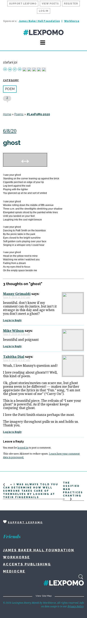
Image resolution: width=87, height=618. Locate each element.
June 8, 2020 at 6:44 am (16, 334)
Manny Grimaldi (17, 294)
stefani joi (10, 62)
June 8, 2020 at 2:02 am (16, 297)
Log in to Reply (12, 320)
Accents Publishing (27, 564)
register (71, 3)
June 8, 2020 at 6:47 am (16, 360)
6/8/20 (9, 130)
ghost (12, 142)
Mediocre (14, 571)
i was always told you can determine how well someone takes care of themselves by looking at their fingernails (30, 491)
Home (7, 114)
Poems (18, 114)
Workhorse (72, 21)
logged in (23, 447)
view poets (50, 3)
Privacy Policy (75, 606)
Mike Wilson (13, 330)
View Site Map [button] (44, 595)
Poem (10, 89)
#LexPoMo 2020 (38, 114)
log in (43, 10)
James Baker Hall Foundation (39, 21)
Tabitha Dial (13, 356)
